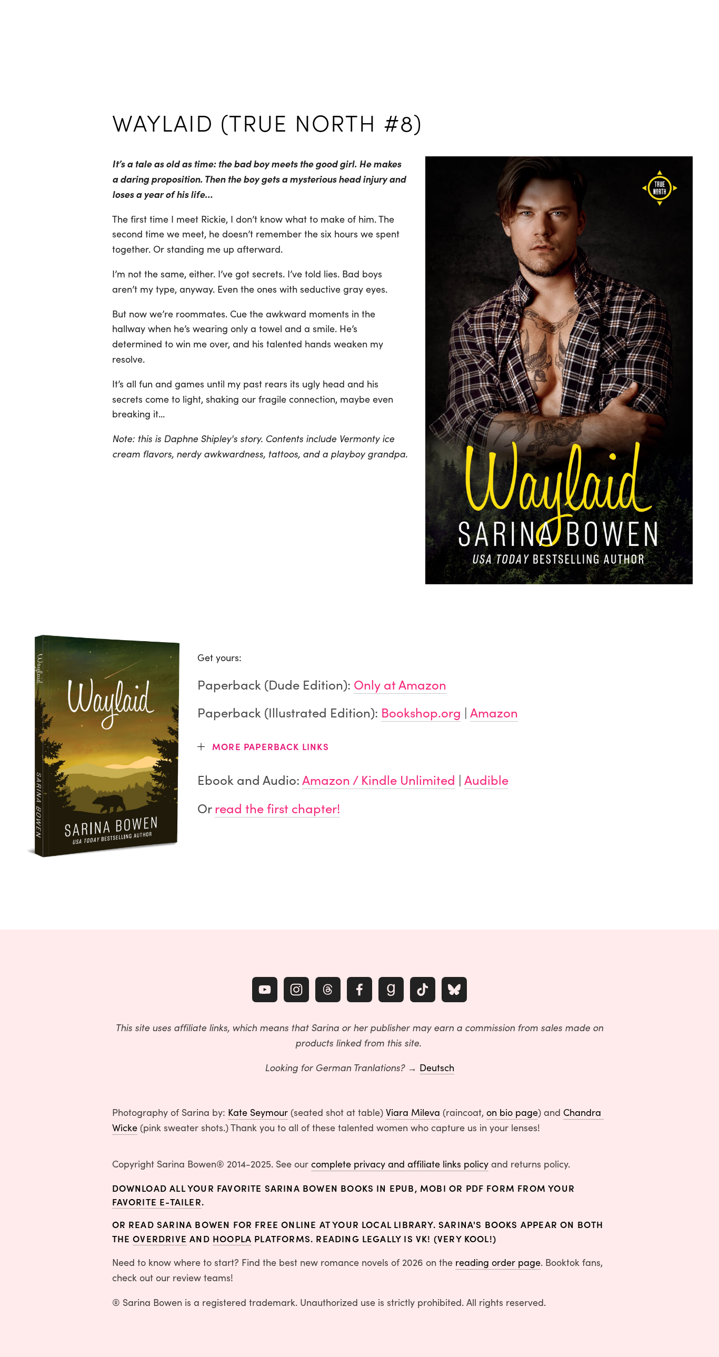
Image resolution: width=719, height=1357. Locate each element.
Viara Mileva (413, 1112)
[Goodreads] (391, 989)
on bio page (512, 1112)
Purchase (105, 23)
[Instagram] (296, 989)
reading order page (498, 1262)
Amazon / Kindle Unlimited (378, 779)
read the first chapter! (277, 808)
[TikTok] (422, 989)
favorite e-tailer (157, 1201)
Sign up (669, 23)
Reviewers (215, 23)
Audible (486, 779)
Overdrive (160, 1238)
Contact (257, 23)
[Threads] (328, 989)
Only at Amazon (400, 684)
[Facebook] (359, 989)
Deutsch (437, 1067)
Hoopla (232, 1238)
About (67, 23)
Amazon (494, 712)
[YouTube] (264, 989)
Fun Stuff (146, 23)
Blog (179, 23)
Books (37, 23)
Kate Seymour (258, 1112)
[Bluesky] (454, 989)
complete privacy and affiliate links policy (399, 1164)
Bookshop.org (421, 712)
